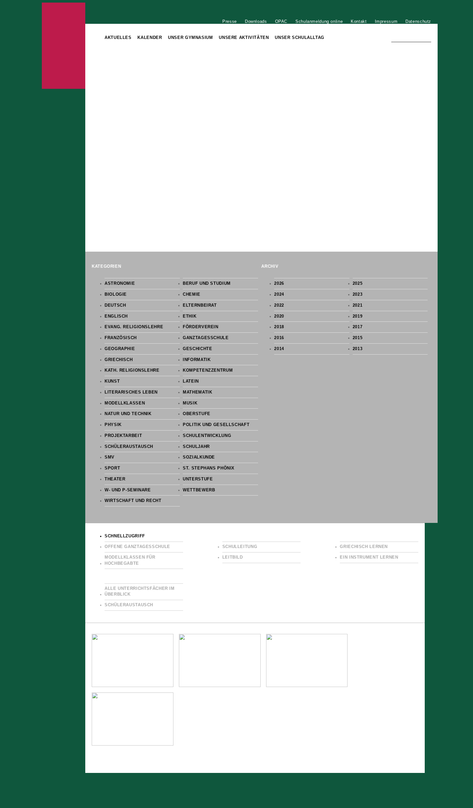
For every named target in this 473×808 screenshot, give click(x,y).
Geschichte (197, 349)
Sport (112, 468)
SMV (110, 457)
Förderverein (200, 327)
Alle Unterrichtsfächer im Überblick (140, 591)
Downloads (256, 21)
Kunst (112, 381)
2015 (358, 338)
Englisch (116, 316)
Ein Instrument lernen (369, 557)
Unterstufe (198, 479)
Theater (115, 479)
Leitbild (232, 557)
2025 (358, 283)
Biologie (116, 294)
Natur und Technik (128, 414)
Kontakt (358, 21)
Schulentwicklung (207, 435)
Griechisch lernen (364, 546)
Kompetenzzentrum (208, 370)
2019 (358, 316)
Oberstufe (196, 414)
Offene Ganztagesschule (137, 546)
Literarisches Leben (131, 392)
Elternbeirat (200, 305)
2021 (358, 305)
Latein (191, 381)
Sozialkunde (199, 457)
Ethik (189, 316)
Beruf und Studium (207, 283)
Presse (229, 21)
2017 (358, 327)
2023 (358, 294)
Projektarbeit (123, 435)
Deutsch (115, 305)
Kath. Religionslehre (132, 370)
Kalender (149, 37)
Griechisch (119, 360)
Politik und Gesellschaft (216, 425)
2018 (279, 327)
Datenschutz (418, 21)
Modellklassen (125, 403)
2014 (279, 349)
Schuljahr (196, 446)
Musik (190, 403)
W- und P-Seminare (128, 490)
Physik (113, 425)
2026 (279, 283)
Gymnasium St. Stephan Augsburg (63, 46)
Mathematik (197, 392)
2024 (279, 294)
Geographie (120, 349)
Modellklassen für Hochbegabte (130, 560)
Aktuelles (118, 37)
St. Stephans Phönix (209, 468)
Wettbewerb (199, 490)
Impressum (386, 21)
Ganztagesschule (205, 338)
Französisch (121, 338)
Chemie (191, 294)
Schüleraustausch (129, 446)
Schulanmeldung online (319, 21)
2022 (279, 305)
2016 (279, 338)
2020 (279, 316)
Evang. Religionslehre (134, 327)
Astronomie (120, 283)
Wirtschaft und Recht (133, 500)
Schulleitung (239, 546)
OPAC (281, 21)
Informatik (196, 360)
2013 (358, 349)
